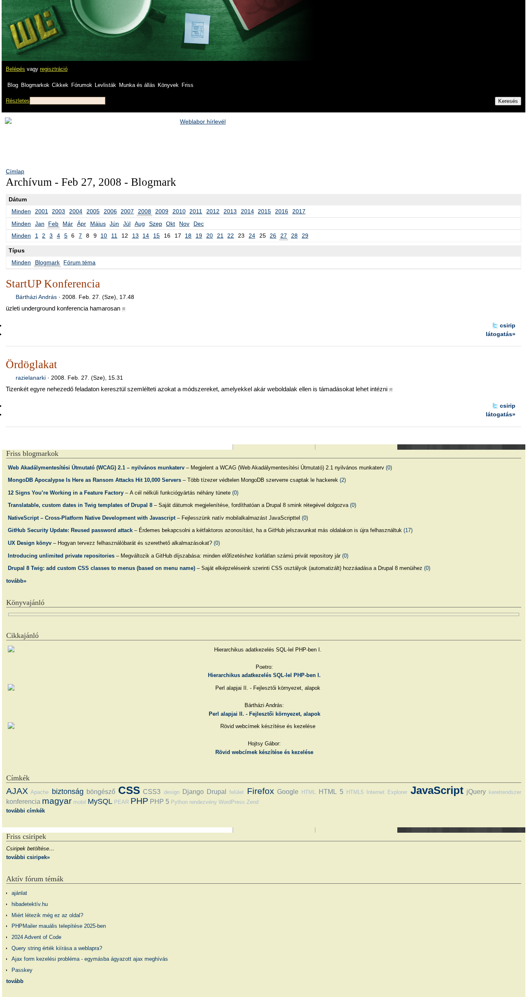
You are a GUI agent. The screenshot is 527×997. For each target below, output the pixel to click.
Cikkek (60, 85)
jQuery (476, 791)
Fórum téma (79, 262)
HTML (308, 792)
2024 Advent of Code (36, 937)
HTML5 (355, 792)
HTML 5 (331, 791)
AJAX (17, 791)
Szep (155, 223)
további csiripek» (28, 857)
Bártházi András (36, 297)
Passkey (22, 970)
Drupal (216, 791)
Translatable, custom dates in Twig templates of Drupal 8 (80, 505)
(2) (343, 480)
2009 (161, 211)
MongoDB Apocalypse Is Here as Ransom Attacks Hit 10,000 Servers (94, 480)
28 (294, 235)
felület (236, 792)
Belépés (15, 69)
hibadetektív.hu (30, 904)
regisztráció (54, 69)
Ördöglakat (31, 364)
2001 (41, 211)
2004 (75, 211)
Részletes (18, 101)
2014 (247, 211)
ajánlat (19, 893)
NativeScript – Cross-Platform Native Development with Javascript (91, 518)
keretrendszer (505, 792)
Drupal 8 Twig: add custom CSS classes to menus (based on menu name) (101, 568)
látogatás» (500, 334)
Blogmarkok (35, 85)
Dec (199, 223)
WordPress (232, 802)
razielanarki (31, 377)
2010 (179, 211)
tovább (14, 981)
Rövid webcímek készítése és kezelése (264, 752)
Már (68, 223)
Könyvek (168, 85)
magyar (57, 801)
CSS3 (152, 791)
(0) (389, 468)
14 (145, 235)
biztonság (68, 791)
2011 (195, 211)
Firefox (260, 791)
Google (287, 791)
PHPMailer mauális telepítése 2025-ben (59, 926)
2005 (93, 211)
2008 (144, 211)
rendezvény (203, 802)
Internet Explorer (386, 792)
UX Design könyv (29, 543)
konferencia (23, 801)
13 (135, 235)
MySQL (100, 801)
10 (103, 235)
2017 (298, 211)
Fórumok (81, 85)
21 (220, 235)
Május (98, 223)
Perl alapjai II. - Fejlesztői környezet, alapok (264, 714)
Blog (12, 85)
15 (156, 235)
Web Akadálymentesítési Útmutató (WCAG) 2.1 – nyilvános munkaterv (96, 468)
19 (199, 235)
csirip (507, 325)
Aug (140, 223)
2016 (281, 211)
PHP (139, 801)
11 (114, 235)
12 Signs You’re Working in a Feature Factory (66, 493)
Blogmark (47, 262)
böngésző (100, 791)
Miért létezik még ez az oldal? (47, 915)
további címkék (25, 811)
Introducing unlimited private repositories (61, 556)
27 (283, 235)
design (172, 792)
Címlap (15, 171)
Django (193, 791)
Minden (21, 211)
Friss (188, 85)
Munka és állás (137, 85)
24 (252, 235)
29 (305, 235)
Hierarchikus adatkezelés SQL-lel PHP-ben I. (264, 675)
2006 (110, 211)
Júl (127, 223)
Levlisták (105, 85)
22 (230, 235)
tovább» (16, 581)
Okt (170, 223)
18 (188, 235)
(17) (408, 530)
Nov (184, 223)
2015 (264, 211)
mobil (79, 802)
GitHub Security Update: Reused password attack (70, 530)
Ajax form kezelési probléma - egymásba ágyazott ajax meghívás (90, 959)
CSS (129, 790)
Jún (114, 223)
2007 (127, 211)
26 (273, 235)
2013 (230, 211)
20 (209, 235)
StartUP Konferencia (53, 284)
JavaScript (437, 790)
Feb (53, 223)
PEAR (121, 802)
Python (179, 802)
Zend (253, 802)
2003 (58, 211)
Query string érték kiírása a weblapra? (57, 948)
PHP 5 (159, 801)
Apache (39, 792)
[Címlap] (33, 22)
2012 (212, 211)
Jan (39, 223)
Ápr (81, 223)
